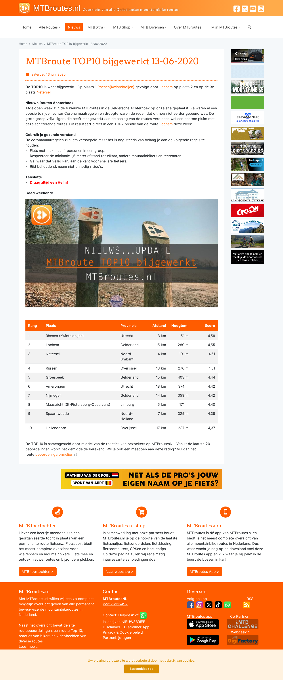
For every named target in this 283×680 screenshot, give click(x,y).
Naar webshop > (120, 571)
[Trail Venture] (247, 227)
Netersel (44, 92)
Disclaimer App (136, 627)
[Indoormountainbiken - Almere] (247, 87)
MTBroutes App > (204, 571)
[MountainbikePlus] (247, 134)
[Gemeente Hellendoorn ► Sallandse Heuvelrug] (247, 103)
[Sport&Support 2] (247, 180)
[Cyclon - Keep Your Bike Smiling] (247, 211)
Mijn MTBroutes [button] (224, 27)
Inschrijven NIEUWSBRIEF (124, 621)
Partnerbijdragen (117, 637)
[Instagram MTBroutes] (261, 8)
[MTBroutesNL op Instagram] (199, 604)
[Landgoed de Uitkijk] (247, 196)
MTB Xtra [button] (95, 27)
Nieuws (74, 27)
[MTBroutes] (26, 8)
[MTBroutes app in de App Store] (203, 623)
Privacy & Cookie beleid (123, 632)
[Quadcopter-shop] (247, 118)
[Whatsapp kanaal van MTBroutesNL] (227, 604)
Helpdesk (126, 615)
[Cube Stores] (247, 56)
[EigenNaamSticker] (141, 478)
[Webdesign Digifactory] (243, 639)
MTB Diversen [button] (152, 27)
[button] (249, 27)
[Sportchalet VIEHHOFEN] (247, 242)
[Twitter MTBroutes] (246, 8)
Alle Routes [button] (48, 27)
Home (26, 27)
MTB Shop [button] (121, 27)
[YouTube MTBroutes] (254, 8)
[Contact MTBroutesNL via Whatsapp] (143, 615)
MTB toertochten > (38, 571)
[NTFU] (247, 165)
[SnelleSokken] (247, 257)
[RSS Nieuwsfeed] (246, 604)
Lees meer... (28, 646)
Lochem (166, 87)
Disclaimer (111, 627)
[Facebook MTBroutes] (237, 8)
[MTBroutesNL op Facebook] (190, 604)
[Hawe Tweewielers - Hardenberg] (247, 149)
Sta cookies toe (141, 668)
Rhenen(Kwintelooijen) (116, 87)
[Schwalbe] (247, 72)
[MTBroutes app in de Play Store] (203, 639)
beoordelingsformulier (53, 454)
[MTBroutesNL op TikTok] (218, 604)
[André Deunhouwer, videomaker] (243, 623)
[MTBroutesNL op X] (208, 604)
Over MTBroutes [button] (187, 27)
